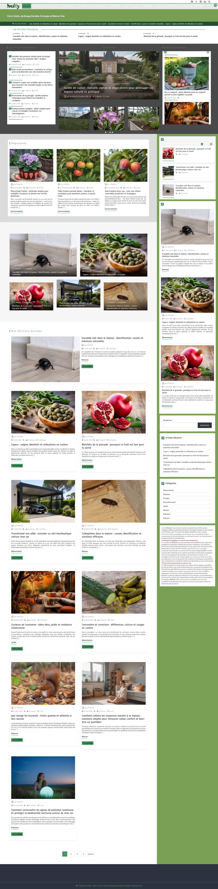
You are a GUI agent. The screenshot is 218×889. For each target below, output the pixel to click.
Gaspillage (114, 6)
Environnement (97, 6)
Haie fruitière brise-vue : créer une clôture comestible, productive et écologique (123, 192)
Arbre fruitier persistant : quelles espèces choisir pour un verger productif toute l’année (185, 93)
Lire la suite (87, 366)
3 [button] (110, 132)
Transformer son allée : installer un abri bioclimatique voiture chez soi (76, 304)
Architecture (69, 6)
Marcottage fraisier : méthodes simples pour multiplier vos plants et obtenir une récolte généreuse (29, 193)
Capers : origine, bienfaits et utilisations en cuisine (103, 24)
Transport (172, 6)
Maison (136, 6)
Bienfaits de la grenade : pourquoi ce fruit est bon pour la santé (147, 24)
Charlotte (73, 94)
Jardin (126, 6)
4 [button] (112, 132)
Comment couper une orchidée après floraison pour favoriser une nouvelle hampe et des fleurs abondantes (32, 85)
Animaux (54, 6)
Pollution (147, 6)
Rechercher (167, 420)
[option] (55, 24)
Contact (199, 6)
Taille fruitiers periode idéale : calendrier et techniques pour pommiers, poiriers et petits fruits (76, 193)
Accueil (26, 6)
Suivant (90, 854)
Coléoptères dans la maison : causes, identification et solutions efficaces (122, 307)
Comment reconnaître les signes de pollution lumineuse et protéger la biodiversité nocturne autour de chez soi (42, 811)
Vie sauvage (186, 6)
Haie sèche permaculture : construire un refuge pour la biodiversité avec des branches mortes (32, 70)
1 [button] (105, 132)
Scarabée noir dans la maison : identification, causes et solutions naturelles (55, 24)
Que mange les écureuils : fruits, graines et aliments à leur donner (107, 89)
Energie (82, 6)
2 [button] (107, 132)
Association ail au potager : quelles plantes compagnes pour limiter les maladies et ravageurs (30, 98)
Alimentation (40, 6)
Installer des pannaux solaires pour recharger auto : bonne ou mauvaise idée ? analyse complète (31, 59)
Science (159, 6)
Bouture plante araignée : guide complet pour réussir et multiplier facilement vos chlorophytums (31, 111)
